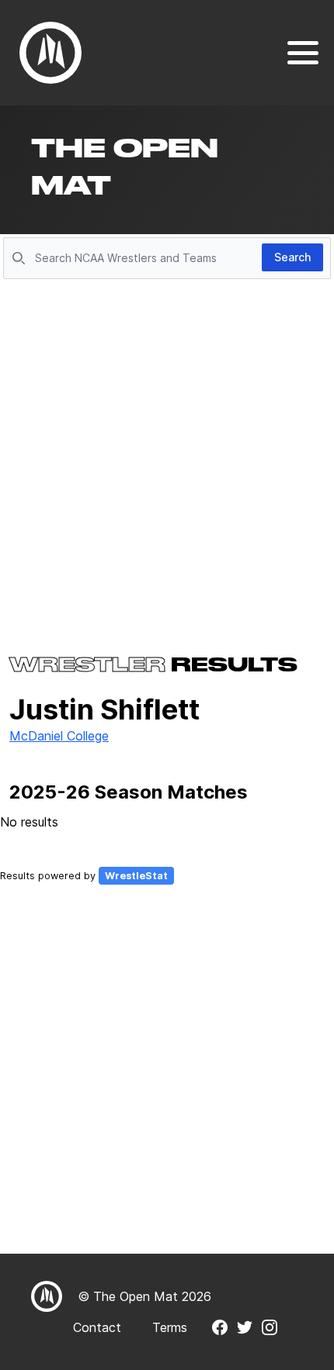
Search (292, 257)
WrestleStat (136, 876)
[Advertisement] (167, 458)
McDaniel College (59, 736)
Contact (97, 1327)
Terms (169, 1327)
